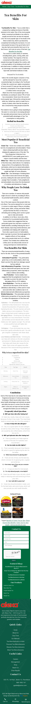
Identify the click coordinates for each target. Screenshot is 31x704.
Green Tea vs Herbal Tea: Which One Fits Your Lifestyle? (16, 571)
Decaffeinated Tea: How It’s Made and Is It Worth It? (16, 567)
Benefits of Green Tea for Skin (16, 521)
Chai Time (10, 7)
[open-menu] (29, 2)
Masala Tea (6, 596)
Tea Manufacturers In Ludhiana (16, 580)
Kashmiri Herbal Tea (9, 585)
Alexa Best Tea (7, 588)
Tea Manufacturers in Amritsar (16, 577)
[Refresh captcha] (19, 552)
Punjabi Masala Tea (8, 590)
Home (4, 7)
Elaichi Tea (6, 593)
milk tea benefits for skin (18, 525)
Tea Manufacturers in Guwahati (16, 575)
